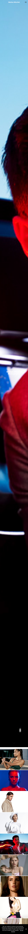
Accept (21, 930)
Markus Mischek (14, 2)
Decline (13, 931)
